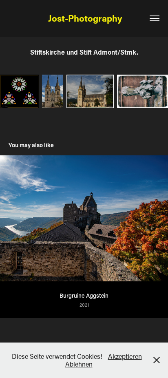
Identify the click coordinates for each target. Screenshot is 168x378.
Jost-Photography (84, 18)
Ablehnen (79, 364)
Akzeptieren (125, 356)
